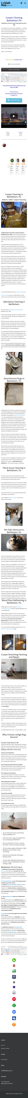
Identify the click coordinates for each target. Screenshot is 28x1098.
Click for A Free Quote (14, 69)
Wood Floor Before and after (7, 628)
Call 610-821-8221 (15, 100)
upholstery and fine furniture (15, 309)
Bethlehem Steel (9, 896)
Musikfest (5, 913)
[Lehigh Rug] (6, 4)
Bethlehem (3, 871)
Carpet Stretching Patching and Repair (14, 655)
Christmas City (18, 927)
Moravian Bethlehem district (14, 884)
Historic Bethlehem (7, 881)
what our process (13, 497)
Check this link (4, 295)
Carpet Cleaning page (21, 292)
